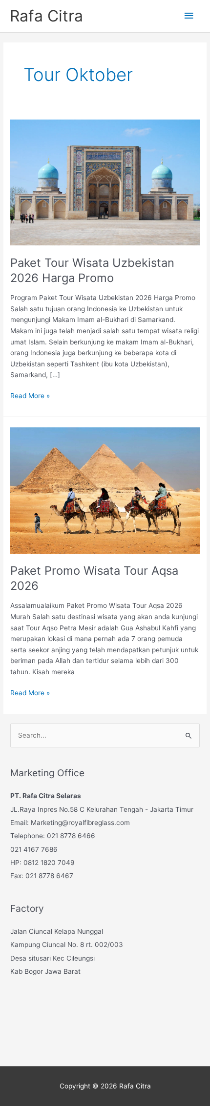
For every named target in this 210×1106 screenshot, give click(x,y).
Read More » (30, 396)
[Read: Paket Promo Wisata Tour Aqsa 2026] (105, 490)
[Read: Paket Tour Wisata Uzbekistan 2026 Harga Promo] (105, 182)
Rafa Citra (46, 15)
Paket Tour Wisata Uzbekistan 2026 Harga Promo (92, 270)
